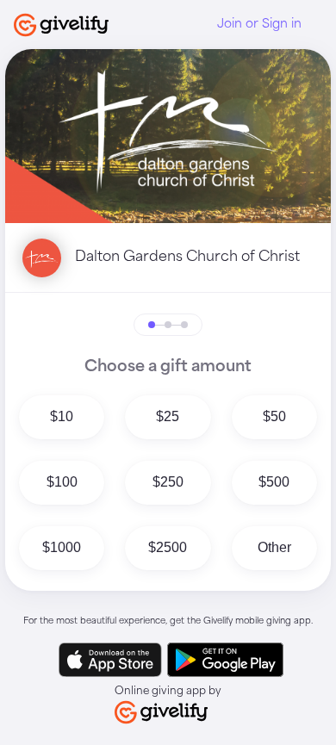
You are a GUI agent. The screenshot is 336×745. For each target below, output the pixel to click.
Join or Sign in (259, 24)
